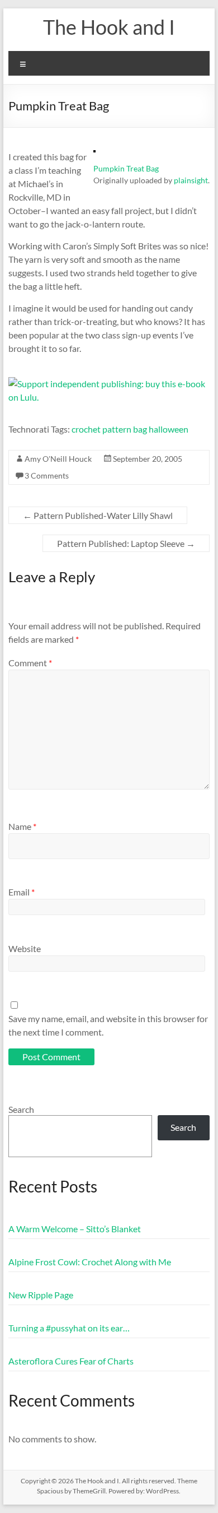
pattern (116, 429)
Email (21, 892)
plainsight (191, 180)
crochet (86, 429)
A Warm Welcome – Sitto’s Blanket (74, 1228)
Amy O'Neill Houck (58, 458)
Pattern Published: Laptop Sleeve (126, 543)
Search (21, 1109)
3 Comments (47, 475)
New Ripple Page (40, 1294)
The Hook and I (109, 27)
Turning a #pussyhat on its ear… (69, 1327)
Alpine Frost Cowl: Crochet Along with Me (89, 1261)
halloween (168, 429)
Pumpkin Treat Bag (126, 168)
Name (22, 826)
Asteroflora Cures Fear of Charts (71, 1361)
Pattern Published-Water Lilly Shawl (98, 515)
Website (24, 948)
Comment (30, 662)
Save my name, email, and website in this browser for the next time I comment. (108, 1025)
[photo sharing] (94, 155)
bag (140, 429)
